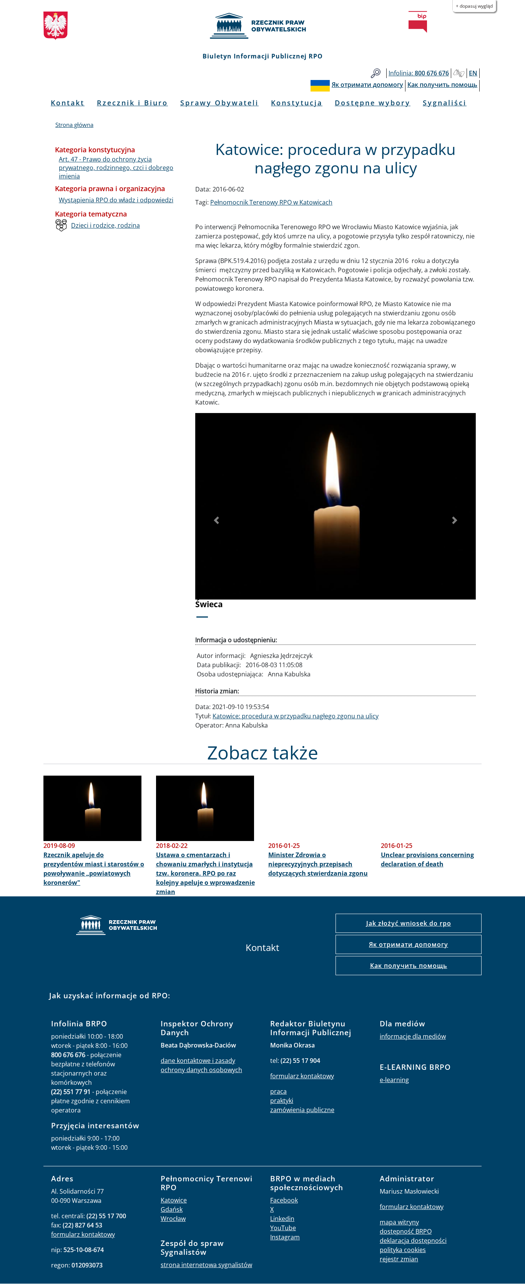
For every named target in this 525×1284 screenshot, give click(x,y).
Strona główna (74, 124)
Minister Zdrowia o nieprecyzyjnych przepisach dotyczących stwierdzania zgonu (318, 864)
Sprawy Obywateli (219, 102)
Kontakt (68, 102)
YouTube (283, 1228)
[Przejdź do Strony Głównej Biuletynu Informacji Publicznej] (418, 22)
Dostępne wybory (372, 102)
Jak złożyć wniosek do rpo (408, 923)
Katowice (174, 1200)
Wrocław (173, 1218)
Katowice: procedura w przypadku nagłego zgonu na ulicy (296, 716)
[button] (216, 520)
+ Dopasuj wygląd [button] (474, 6)
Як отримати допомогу (408, 944)
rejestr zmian (399, 1259)
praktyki (281, 1100)
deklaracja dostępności (413, 1240)
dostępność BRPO (406, 1231)
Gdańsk (172, 1209)
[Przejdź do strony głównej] (262, 26)
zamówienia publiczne (302, 1110)
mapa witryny (399, 1222)
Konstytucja (296, 102)
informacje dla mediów (413, 1036)
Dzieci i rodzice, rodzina (105, 225)
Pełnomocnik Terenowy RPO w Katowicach (271, 202)
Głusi (459, 73)
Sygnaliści (445, 102)
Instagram (285, 1237)
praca (278, 1091)
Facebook (284, 1200)
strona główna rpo (116, 926)
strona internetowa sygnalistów (206, 1265)
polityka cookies (403, 1250)
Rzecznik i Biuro (132, 102)
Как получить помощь (408, 965)
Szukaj (375, 73)
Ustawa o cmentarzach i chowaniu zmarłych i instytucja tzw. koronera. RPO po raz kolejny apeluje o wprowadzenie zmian (205, 873)
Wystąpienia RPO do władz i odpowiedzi (116, 200)
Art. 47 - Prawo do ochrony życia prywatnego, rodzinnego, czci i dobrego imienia (116, 168)
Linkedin (282, 1218)
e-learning (394, 1080)
